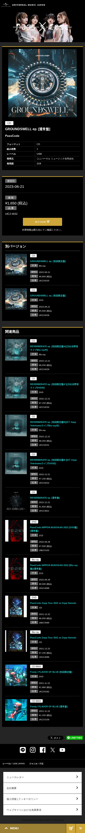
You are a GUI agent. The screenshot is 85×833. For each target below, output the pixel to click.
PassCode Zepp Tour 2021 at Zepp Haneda (53, 603)
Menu (80, 5)
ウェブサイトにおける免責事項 (24, 810)
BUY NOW (71, 828)
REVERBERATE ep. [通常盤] (45, 498)
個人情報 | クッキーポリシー (22, 799)
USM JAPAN (19, 763)
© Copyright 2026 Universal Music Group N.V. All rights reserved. (42, 820)
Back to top (80, 828)
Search (71, 5)
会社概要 (12, 788)
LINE (23, 750)
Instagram (33, 750)
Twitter (52, 750)
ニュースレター (15, 777)
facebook (43, 750)
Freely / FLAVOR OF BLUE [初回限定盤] (51, 672)
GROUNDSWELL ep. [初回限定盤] (48, 261)
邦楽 (41, 763)
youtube (62, 750)
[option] (42, 83)
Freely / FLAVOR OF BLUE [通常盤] (49, 706)
